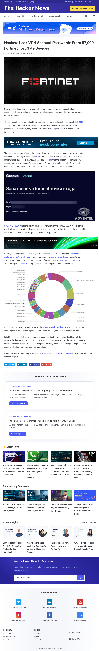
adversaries (27, 257)
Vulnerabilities (20, 16)
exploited (8, 257)
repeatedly (74, 253)
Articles (93, 522)
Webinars (37, 633)
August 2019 (62, 260)
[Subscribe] (80, 577)
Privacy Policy (39, 640)
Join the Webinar (18, 403)
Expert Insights (55, 16)
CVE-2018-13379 (11, 226)
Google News (47, 353)
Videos (84, 522)
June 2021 (25, 263)
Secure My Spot (17, 434)
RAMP (37, 156)
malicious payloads (59, 257)
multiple (18, 257)
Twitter (57, 353)
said (61, 129)
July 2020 (73, 260)
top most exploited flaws (53, 327)
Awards (70, 16)
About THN (7, 633)
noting (49, 160)
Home (6, 16)
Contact (6, 640)
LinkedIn (68, 353)
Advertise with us (9, 637)
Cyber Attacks (38, 16)
